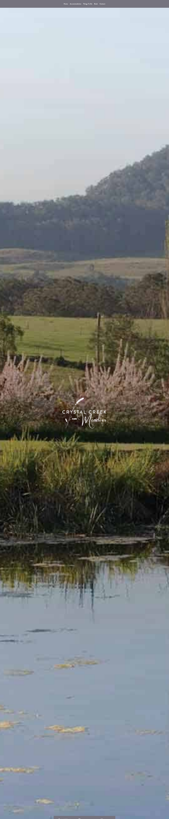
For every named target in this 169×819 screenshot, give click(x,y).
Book (96, 4)
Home (66, 4)
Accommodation (75, 4)
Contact (102, 4)
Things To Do (87, 4)
